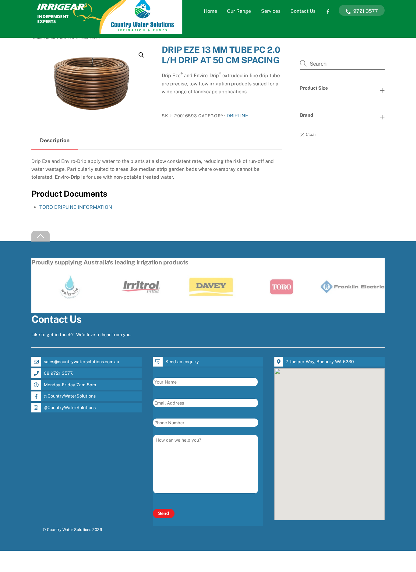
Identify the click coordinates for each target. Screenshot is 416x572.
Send (163, 513)
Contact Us (303, 11)
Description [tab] (54, 140)
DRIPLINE (89, 38)
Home (210, 11)
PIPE (74, 38)
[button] (141, 55)
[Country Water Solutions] (107, 32)
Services (270, 11)
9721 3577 (365, 11)
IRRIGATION (56, 38)
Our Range (239, 11)
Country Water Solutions (69, 529)
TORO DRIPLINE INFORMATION (75, 207)
